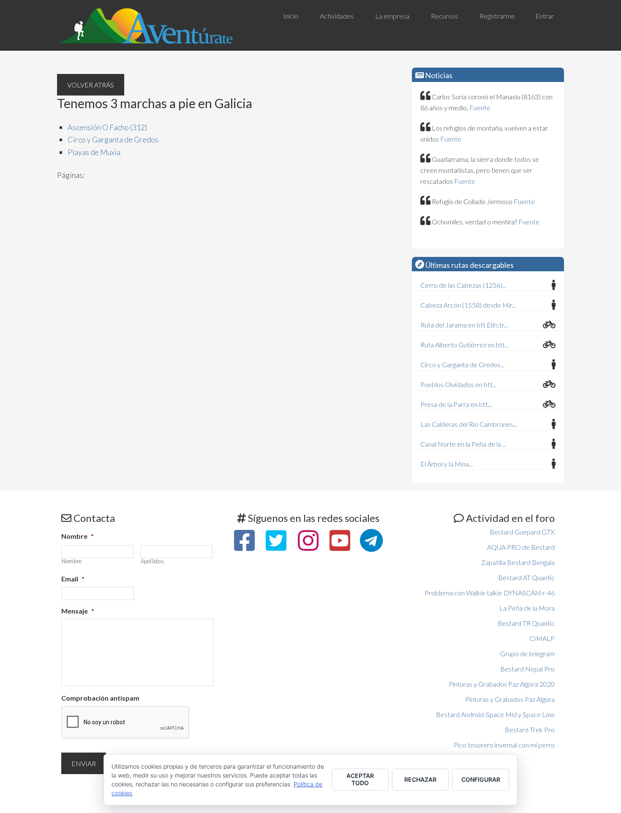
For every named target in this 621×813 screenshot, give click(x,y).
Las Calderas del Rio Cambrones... (468, 424)
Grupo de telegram (527, 653)
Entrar (544, 16)
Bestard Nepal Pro (527, 669)
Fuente (479, 108)
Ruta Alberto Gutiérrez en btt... (464, 345)
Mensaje (77, 611)
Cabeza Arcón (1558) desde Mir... (468, 305)
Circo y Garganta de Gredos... (462, 364)
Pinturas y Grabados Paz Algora (510, 699)
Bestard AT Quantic (526, 577)
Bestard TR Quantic (526, 623)
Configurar (480, 779)
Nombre (77, 536)
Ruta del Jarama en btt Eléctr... (464, 325)
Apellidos (152, 561)
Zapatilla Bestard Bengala (518, 562)
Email (72, 579)
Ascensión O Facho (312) (107, 127)
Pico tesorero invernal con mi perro (504, 745)
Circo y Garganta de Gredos (113, 139)
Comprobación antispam (100, 698)
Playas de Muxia (94, 152)
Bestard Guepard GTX (522, 532)
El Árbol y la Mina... (446, 464)
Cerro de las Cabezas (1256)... (463, 285)
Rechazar (420, 779)
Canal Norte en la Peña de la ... (463, 444)
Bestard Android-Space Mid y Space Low (495, 714)
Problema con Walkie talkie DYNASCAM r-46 (490, 593)
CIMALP (542, 638)
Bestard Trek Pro (530, 730)
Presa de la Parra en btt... (456, 404)
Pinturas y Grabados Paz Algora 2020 (502, 684)
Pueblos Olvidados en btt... (458, 384)
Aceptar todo (360, 779)
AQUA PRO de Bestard (521, 547)
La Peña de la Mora (527, 608)
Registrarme (497, 16)
